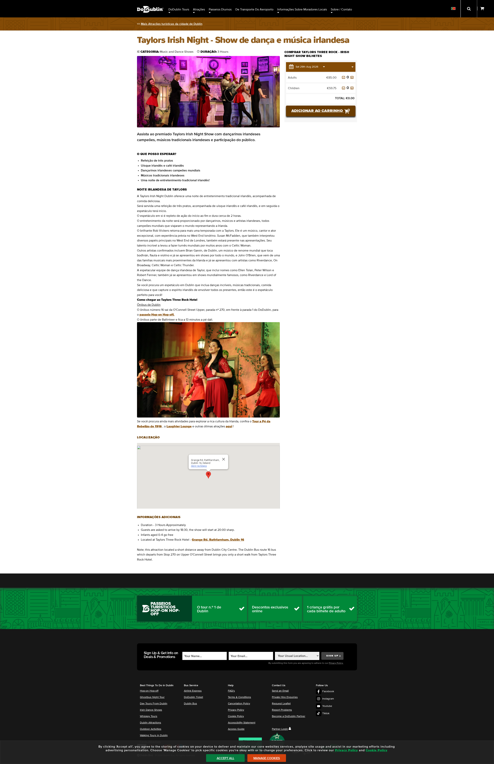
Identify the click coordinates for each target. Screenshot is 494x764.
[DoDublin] (150, 3)
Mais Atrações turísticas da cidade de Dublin (171, 23)
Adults (292, 77)
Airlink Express (193, 690)
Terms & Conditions (239, 697)
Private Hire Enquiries (285, 697)
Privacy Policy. (336, 663)
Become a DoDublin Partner (288, 716)
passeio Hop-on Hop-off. (157, 314)
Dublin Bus (190, 703)
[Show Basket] (485, 8)
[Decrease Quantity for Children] (343, 88)
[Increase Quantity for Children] (352, 88)
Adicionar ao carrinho (317, 111)
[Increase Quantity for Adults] (352, 77)
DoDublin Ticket (193, 697)
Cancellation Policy (239, 703)
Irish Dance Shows (151, 710)
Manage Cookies (266, 758)
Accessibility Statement (241, 722)
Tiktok (325, 713)
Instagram (328, 698)
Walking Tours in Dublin (154, 735)
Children (293, 88)
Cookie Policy (236, 716)
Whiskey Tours (148, 716)
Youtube (327, 706)
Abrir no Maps (199, 465)
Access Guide (236, 729)
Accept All (225, 758)
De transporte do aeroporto (254, 9)
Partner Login (280, 729)
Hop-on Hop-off (149, 690)
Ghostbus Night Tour (152, 697)
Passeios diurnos (220, 9)
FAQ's (231, 690)
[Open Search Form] (468, 8)
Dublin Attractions (150, 722)
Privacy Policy (236, 710)
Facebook (328, 691)
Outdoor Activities (150, 729)
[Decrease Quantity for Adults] (343, 77)
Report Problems (282, 710)
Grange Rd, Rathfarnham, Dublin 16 (218, 539)
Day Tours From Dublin (153, 703)
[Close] (223, 459)
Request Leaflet (281, 703)
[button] (208, 475)
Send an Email (280, 690)
